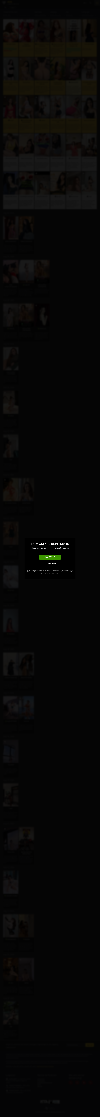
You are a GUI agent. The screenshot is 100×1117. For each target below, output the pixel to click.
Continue (50, 557)
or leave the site (50, 563)
